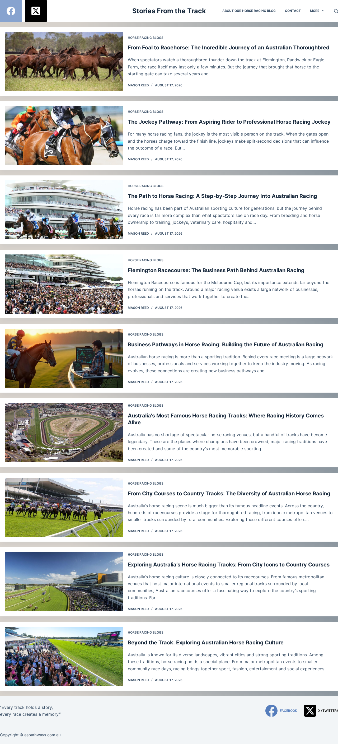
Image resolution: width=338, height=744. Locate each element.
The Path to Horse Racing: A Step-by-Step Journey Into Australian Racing (222, 196)
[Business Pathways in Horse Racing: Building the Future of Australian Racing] (64, 358)
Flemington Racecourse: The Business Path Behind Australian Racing (216, 270)
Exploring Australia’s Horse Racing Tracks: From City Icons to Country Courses (229, 564)
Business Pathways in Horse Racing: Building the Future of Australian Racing (225, 344)
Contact (293, 11)
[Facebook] (11, 11)
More (314, 11)
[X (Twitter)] (36, 11)
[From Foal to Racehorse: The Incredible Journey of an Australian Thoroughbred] (64, 61)
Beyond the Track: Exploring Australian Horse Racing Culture (206, 642)
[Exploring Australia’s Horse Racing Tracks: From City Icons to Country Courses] (64, 581)
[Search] (336, 11)
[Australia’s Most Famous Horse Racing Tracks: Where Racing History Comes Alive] (64, 432)
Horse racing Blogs (145, 38)
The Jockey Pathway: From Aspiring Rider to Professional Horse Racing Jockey (229, 122)
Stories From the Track (169, 11)
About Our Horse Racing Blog (249, 11)
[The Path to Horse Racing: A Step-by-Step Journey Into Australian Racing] (64, 209)
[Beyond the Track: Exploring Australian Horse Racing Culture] (64, 656)
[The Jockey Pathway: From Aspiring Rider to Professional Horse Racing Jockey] (64, 135)
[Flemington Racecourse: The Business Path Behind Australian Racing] (64, 284)
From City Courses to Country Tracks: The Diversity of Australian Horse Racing (229, 493)
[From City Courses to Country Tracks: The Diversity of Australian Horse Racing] (64, 507)
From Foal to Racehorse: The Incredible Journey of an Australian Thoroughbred (229, 47)
